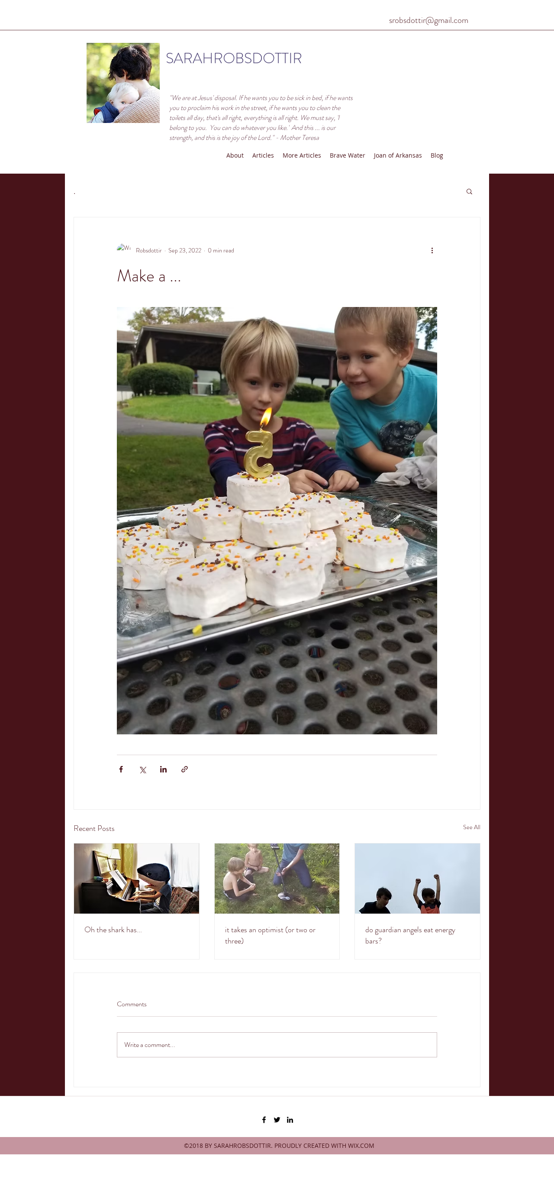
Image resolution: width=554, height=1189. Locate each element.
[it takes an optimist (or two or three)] (277, 878)
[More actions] (432, 250)
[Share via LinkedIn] (163, 769)
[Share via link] (184, 769)
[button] (469, 190)
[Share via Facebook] (121, 769)
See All (471, 827)
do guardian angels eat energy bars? (410, 935)
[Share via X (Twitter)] (142, 769)
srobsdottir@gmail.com (428, 20)
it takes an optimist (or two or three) (270, 935)
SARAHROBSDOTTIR (234, 58)
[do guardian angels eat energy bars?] (417, 878)
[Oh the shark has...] (136, 878)
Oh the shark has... (113, 929)
